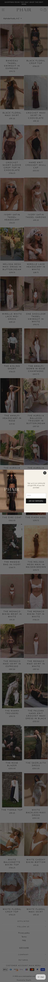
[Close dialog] (44, 472)
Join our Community (36, 500)
